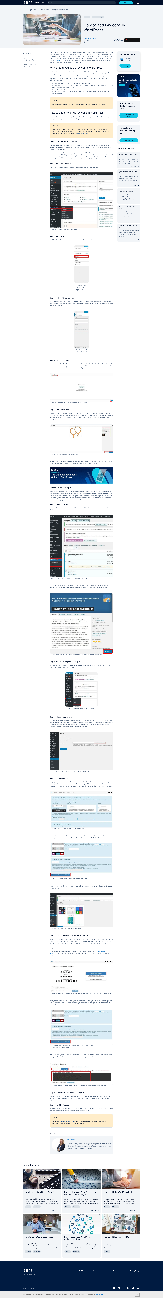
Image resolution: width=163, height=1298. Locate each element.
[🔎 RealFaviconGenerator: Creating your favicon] (81, 1027)
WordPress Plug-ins (98, 17)
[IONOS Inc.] (37, 1270)
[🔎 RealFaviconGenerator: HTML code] (81, 1073)
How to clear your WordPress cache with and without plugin (80, 1193)
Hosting (41, 10)
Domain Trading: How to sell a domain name (128, 155)
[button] (128, 85)
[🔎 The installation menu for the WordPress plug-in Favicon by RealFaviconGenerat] (81, 623)
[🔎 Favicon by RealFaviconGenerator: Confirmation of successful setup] (81, 910)
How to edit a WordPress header (39, 1237)
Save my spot (129, 140)
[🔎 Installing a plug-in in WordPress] (81, 546)
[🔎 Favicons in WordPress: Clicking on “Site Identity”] (81, 264)
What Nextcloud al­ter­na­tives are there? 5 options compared (128, 172)
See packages (125, 66)
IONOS (25, 10)
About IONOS (78, 1271)
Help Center (107, 1271)
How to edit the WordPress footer (119, 1192)
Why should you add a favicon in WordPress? (33, 60)
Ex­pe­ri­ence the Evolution (129, 115)
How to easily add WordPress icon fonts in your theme (79, 1238)
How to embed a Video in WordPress (41, 1192)
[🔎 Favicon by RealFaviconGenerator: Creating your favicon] (81, 860)
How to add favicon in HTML (116, 1237)
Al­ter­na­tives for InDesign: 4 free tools (128, 226)
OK (137, 1294)
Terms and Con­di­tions (120, 1271)
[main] (81, 603)
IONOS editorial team (90, 38)
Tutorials (86, 17)
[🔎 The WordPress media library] (81, 387)
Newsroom (96, 1271)
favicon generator (82, 133)
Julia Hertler (71, 1140)
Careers (87, 1271)
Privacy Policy (134, 1271)
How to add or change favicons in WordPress (34, 65)
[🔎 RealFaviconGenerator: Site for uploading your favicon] (81, 976)
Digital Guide (33, 10)
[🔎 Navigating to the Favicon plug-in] (81, 689)
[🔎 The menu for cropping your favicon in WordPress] (81, 438)
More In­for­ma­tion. (100, 1294)
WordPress (59, 60)
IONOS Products (126, 3)
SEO (70, 89)
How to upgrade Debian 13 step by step (128, 207)
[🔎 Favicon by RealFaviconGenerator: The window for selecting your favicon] (81, 751)
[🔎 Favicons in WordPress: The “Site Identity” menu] (81, 330)
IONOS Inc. (31, 1288)
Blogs (47, 10)
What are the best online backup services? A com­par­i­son (128, 190)
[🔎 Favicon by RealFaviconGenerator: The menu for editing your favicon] (81, 809)
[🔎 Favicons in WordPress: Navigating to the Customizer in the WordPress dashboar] (81, 200)
